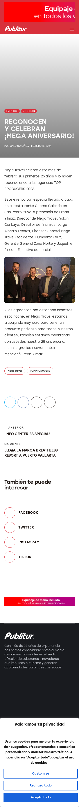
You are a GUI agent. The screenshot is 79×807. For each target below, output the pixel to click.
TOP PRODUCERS (40, 370)
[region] (39, 762)
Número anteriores (51, 700)
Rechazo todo (41, 785)
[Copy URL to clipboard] (50, 402)
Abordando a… (17, 713)
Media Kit (50, 689)
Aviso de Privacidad (51, 713)
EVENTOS (12, 111)
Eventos (11, 697)
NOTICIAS (29, 111)
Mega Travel (15, 370)
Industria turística (20, 681)
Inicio (46, 681)
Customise (40, 773)
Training (11, 705)
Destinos (12, 689)
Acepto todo (41, 797)
